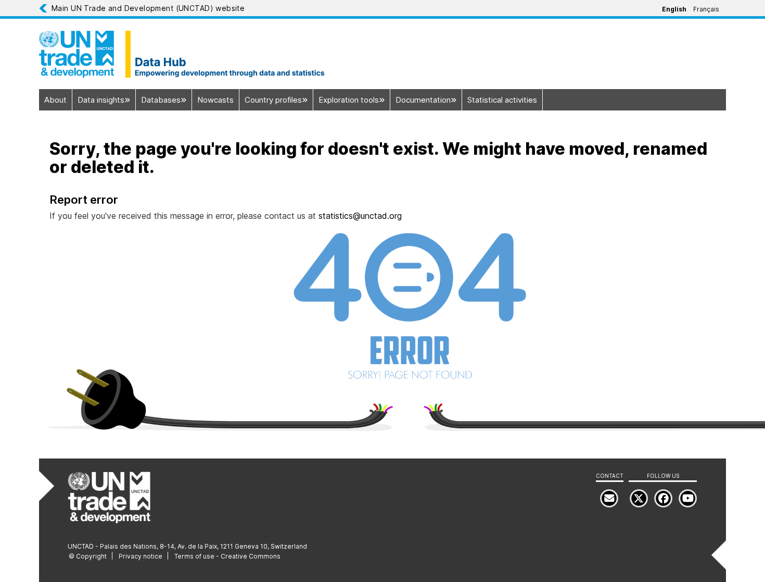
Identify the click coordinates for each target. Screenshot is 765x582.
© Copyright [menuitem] (88, 556)
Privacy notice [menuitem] (140, 556)
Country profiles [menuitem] (273, 100)
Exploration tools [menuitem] (348, 100)
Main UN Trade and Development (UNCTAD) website (148, 8)
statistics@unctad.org (360, 215)
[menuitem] (688, 498)
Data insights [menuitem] (101, 100)
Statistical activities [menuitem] (502, 100)
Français (706, 9)
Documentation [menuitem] (423, 100)
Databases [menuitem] (161, 100)
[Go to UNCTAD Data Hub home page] (382, 54)
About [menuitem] (55, 100)
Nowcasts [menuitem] (215, 100)
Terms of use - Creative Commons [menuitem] (227, 556)
